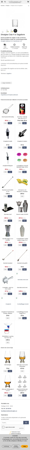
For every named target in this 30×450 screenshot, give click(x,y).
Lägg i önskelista (6, 82)
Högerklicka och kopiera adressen (9, 94)
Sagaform (9, 73)
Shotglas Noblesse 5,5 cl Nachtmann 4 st (11, 41)
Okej (24, 446)
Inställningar (6, 446)
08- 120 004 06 (7, 408)
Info (5, 123)
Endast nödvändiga (15, 446)
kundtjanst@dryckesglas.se (9, 411)
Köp (10, 123)
